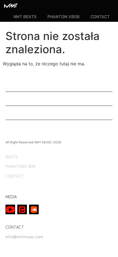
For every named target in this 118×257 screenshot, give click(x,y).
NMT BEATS (24, 17)
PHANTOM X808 (63, 17)
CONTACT (100, 17)
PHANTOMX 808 (20, 166)
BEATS (11, 157)
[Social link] (10, 209)
